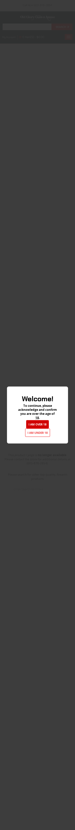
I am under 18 (38, 433)
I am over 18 (37, 424)
